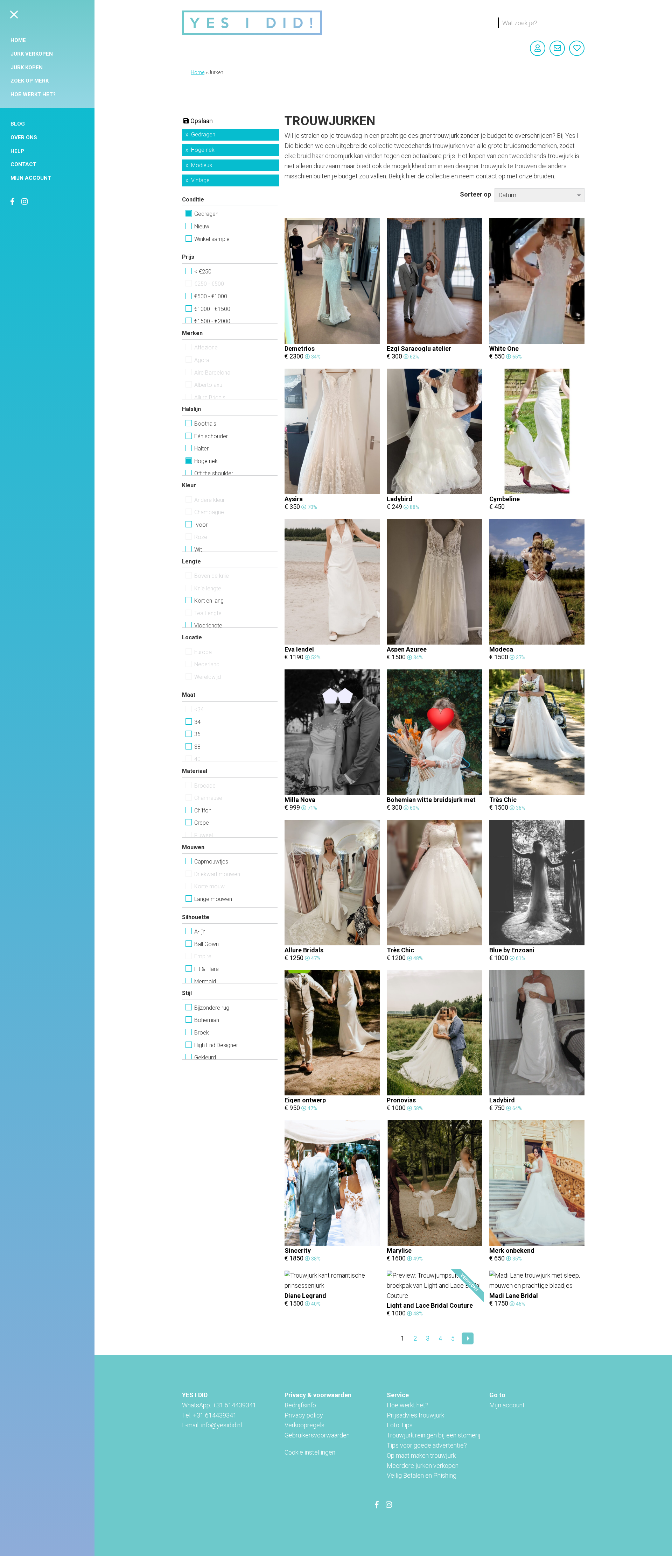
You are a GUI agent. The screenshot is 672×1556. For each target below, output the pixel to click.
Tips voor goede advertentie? (427, 1445)
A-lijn (199, 931)
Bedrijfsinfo (300, 1405)
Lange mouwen (213, 899)
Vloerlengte (208, 625)
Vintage (200, 180)
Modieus (201, 165)
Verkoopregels (304, 1425)
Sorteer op (475, 194)
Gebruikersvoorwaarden (317, 1435)
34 (197, 722)
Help (17, 151)
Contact (23, 164)
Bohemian (206, 1020)
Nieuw (201, 226)
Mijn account (30, 178)
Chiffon (202, 810)
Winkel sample (212, 239)
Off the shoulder (213, 473)
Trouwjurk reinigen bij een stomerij (434, 1435)
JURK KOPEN (26, 67)
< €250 (202, 271)
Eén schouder (211, 436)
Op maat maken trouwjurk (421, 1455)
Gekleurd (205, 1057)
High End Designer (216, 1045)
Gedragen (203, 134)
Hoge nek (203, 150)
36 (197, 734)
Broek (201, 1032)
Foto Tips (400, 1425)
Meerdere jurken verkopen (422, 1465)
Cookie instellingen (310, 1452)
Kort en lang (209, 600)
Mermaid (205, 981)
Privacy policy (304, 1415)
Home (18, 40)
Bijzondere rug (211, 1007)
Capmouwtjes (211, 861)
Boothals (205, 423)
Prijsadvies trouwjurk (415, 1415)
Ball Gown (206, 944)
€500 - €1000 (210, 296)
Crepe (201, 822)
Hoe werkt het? (33, 94)
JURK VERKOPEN (31, 54)
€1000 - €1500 (212, 309)
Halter (201, 448)
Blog (17, 124)
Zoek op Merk (29, 81)
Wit (198, 549)
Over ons (23, 137)
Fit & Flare (206, 969)
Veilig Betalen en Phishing (421, 1475)
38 (197, 747)
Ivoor (201, 524)
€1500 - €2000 (212, 321)
